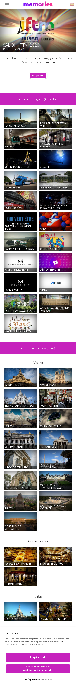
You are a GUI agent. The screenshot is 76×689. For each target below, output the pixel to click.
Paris (6, 49)
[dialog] (38, 658)
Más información (35, 645)
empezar (38, 75)
